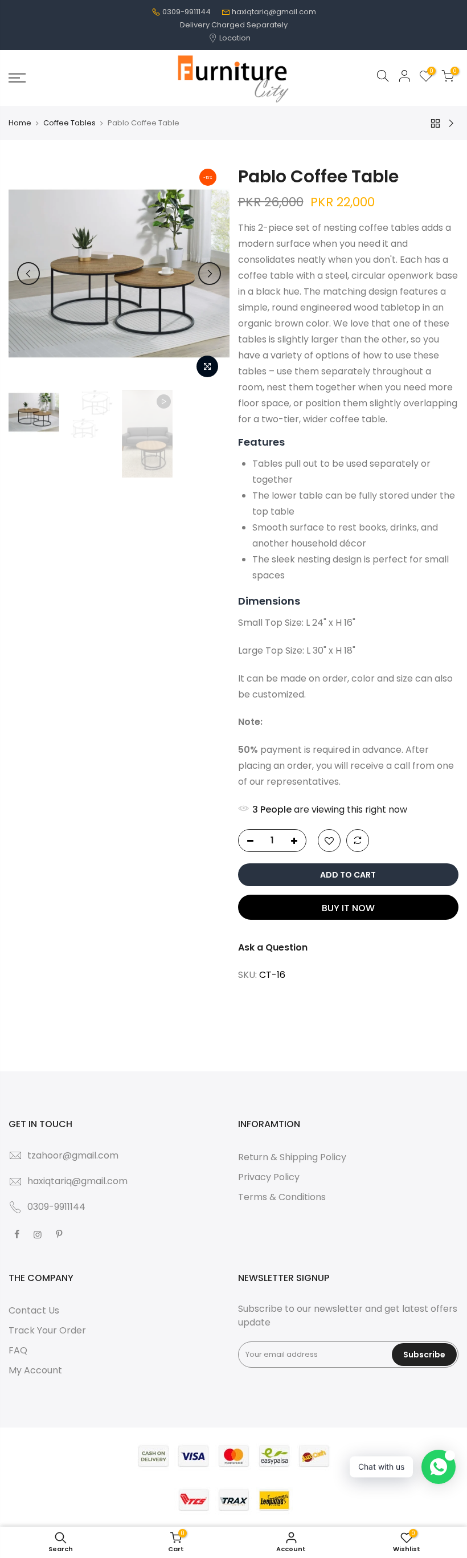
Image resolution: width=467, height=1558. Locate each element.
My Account (35, 1370)
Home (20, 123)
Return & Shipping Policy (292, 1157)
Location (234, 37)
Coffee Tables (69, 123)
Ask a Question (273, 947)
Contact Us (34, 1310)
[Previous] (28, 273)
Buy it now (348, 908)
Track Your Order (47, 1330)
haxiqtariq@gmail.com (274, 11)
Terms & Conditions (282, 1197)
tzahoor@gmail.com (72, 1155)
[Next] (209, 273)
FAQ (18, 1350)
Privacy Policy (269, 1177)
